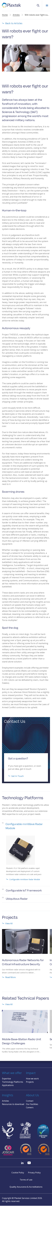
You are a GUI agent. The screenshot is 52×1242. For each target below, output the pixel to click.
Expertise (6, 1078)
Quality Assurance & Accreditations (26, 1186)
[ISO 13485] (44, 1149)
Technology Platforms (12, 1082)
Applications (8, 1085)
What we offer (12, 1073)
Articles (16, 14)
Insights (7, 1095)
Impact (31, 1073)
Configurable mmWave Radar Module (24, 879)
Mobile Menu (47, 5)
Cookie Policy (17, 1172)
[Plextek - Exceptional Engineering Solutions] (11, 5)
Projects (30, 1082)
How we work (32, 1078)
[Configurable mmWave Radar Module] (21, 850)
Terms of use (26, 1179)
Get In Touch (17, 776)
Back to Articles (13, 23)
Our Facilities (32, 1104)
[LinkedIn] (22, 1163)
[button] (38, 5)
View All (8, 923)
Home (5, 14)
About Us (32, 1095)
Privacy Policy (34, 1172)
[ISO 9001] (26, 1149)
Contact (29, 1100)
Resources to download (13, 1104)
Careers (29, 1107)
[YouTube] (29, 1163)
